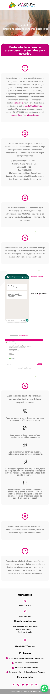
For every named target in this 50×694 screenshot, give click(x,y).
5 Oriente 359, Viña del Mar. (25, 646)
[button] (45, 5)
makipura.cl (18, 103)
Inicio (23, 25)
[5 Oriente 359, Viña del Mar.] (25, 640)
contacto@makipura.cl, (32, 106)
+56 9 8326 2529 (25, 606)
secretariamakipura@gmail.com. (25, 115)
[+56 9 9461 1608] (25, 611)
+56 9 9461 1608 (25, 616)
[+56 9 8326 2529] (25, 601)
